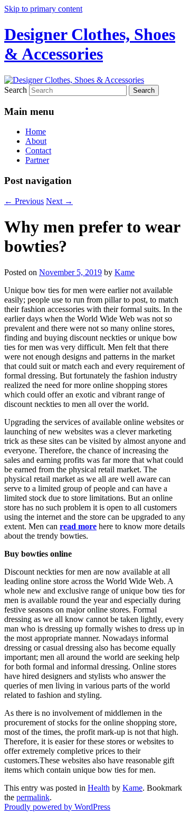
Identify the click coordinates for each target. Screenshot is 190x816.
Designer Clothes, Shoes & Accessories (89, 44)
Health (99, 787)
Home (35, 131)
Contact (38, 150)
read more (78, 526)
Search (15, 89)
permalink (33, 797)
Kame (125, 272)
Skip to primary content (43, 8)
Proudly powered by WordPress (57, 806)
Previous (24, 201)
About (35, 141)
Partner (37, 160)
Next (59, 201)
